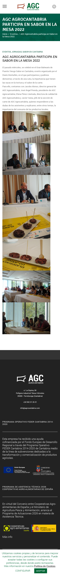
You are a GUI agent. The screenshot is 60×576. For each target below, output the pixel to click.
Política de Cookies (44, 566)
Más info (7, 536)
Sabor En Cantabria (33, 51)
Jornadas (17, 51)
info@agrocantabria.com (30, 408)
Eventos (14, 34)
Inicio (4, 34)
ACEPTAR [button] (40, 570)
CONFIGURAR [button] (22, 570)
